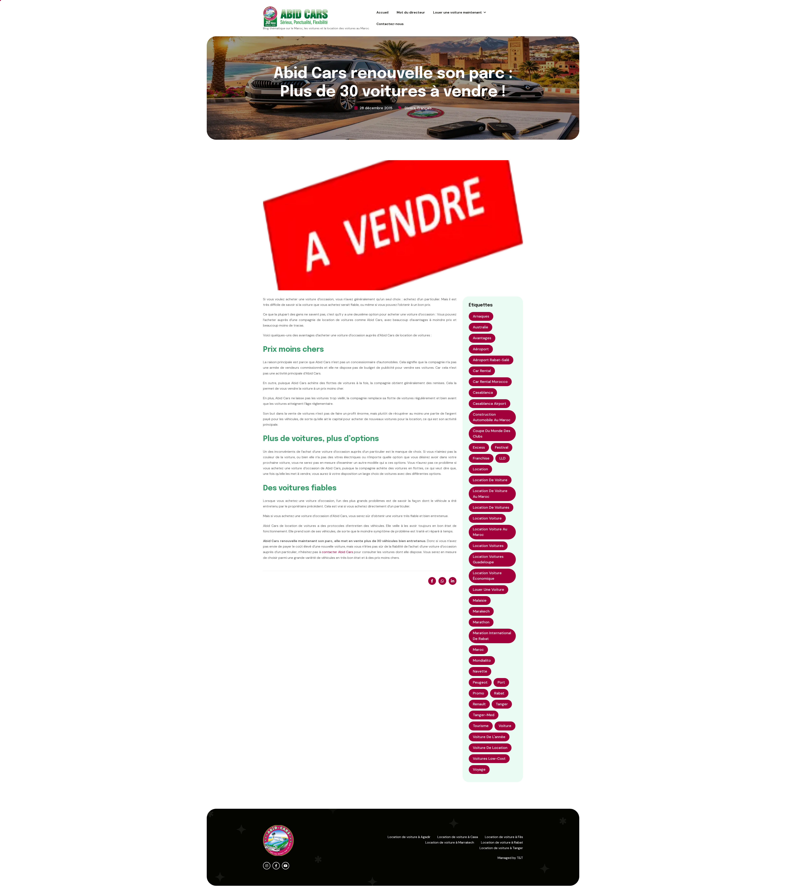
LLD (502, 458)
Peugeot (480, 682)
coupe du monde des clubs (491, 433)
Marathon (481, 622)
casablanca (483, 392)
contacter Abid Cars (337, 552)
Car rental (482, 370)
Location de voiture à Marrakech (449, 842)
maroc (478, 649)
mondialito (482, 660)
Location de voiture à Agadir (409, 837)
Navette (480, 671)
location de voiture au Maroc (490, 493)
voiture (505, 725)
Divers (410, 107)
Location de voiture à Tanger (501, 848)
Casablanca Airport (489, 403)
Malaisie (480, 600)
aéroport (481, 349)
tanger (502, 704)
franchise (481, 458)
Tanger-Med (483, 714)
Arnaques (481, 316)
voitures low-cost (489, 758)
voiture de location (490, 747)
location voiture (487, 518)
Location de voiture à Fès (504, 837)
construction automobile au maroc (491, 417)
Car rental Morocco (490, 381)
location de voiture (490, 479)
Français (424, 107)
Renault (479, 704)
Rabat (499, 693)
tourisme (481, 725)
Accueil (382, 12)
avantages (482, 338)
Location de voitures (491, 507)
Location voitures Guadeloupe (488, 559)
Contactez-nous (390, 24)
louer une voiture (488, 589)
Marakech (481, 611)
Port (501, 682)
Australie (480, 327)
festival (501, 447)
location (480, 469)
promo (478, 693)
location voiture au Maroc (490, 532)
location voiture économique (487, 575)
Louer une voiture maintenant (457, 12)
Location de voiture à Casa (457, 837)
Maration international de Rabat (492, 636)
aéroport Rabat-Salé (491, 359)
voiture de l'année (489, 736)
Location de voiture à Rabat (502, 842)
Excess (479, 447)
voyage (479, 769)
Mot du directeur (411, 12)
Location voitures (488, 545)
